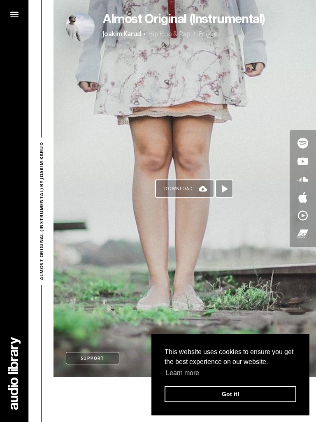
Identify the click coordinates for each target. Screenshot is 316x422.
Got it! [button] (230, 394)
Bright (208, 33)
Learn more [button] (182, 372)
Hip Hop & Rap (169, 33)
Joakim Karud (122, 33)
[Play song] (224, 189)
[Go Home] (14, 373)
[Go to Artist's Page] (80, 26)
